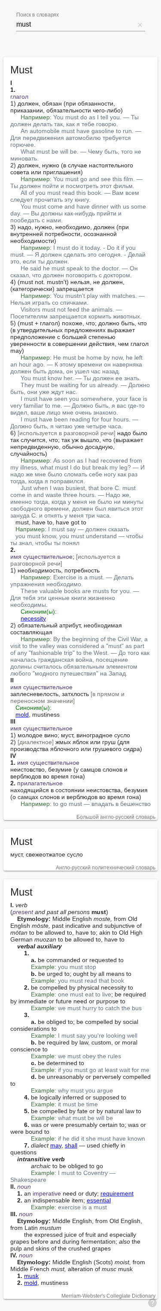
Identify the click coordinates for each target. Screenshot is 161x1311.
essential (99, 1200)
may (55, 1145)
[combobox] (75, 24)
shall (71, 1145)
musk (31, 1275)
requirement (117, 1193)
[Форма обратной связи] (152, 1302)
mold (22, 714)
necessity (33, 618)
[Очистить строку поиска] (140, 24)
